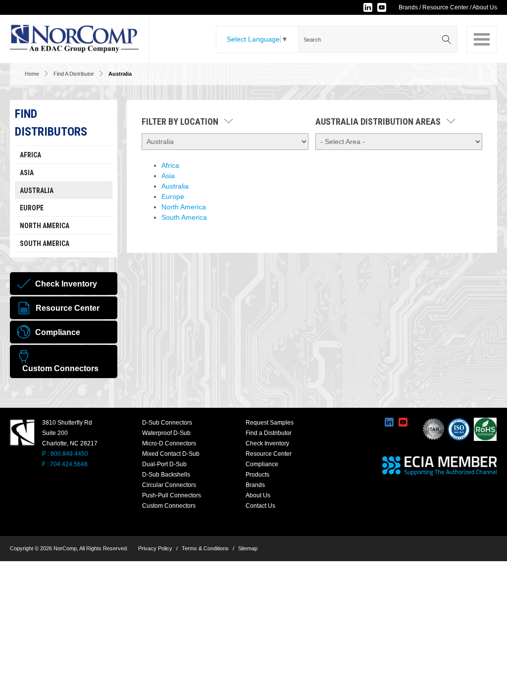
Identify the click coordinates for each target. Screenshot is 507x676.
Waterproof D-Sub (166, 433)
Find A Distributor (73, 74)
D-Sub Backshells (166, 474)
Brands (408, 7)
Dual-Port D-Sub (164, 464)
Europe (32, 208)
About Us (484, 7)
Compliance (262, 464)
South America (44, 243)
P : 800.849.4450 (65, 453)
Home (32, 74)
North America (44, 226)
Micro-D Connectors (169, 443)
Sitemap (247, 548)
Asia (27, 173)
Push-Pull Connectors (171, 495)
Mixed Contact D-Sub (171, 453)
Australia (36, 190)
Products (257, 474)
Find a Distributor (269, 433)
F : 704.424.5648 (65, 464)
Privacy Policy (155, 548)
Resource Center (445, 7)
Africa (30, 155)
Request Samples (270, 422)
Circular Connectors (169, 485)
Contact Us (260, 505)
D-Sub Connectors (167, 422)
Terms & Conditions (205, 548)
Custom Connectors (169, 505)
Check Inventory (267, 443)
